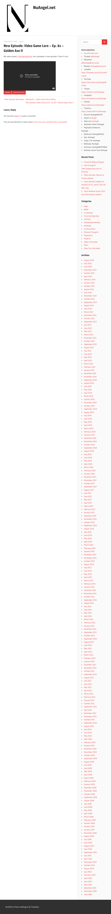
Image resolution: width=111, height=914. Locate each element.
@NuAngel (95, 56)
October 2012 (89, 671)
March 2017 (88, 506)
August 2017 (89, 490)
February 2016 (89, 548)
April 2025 (88, 276)
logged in (17, 116)
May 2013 (88, 648)
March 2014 (88, 619)
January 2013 (89, 661)
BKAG (86, 209)
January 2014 (89, 626)
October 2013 (89, 635)
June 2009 (88, 768)
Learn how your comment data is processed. (50, 122)
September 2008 (90, 797)
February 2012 (89, 697)
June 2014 (88, 609)
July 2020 (87, 386)
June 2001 (88, 881)
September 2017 (90, 486)
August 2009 (89, 762)
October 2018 (89, 444)
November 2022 (90, 315)
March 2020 (88, 396)
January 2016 (89, 551)
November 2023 (90, 296)
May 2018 (88, 461)
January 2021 (89, 370)
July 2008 (88, 804)
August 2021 (89, 347)
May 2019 (88, 422)
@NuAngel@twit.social (90, 63)
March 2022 (88, 334)
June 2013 (88, 645)
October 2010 (89, 719)
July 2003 (87, 872)
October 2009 (89, 755)
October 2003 (89, 865)
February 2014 (89, 622)
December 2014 (90, 590)
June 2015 (88, 571)
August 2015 (89, 564)
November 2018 (90, 441)
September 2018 (90, 448)
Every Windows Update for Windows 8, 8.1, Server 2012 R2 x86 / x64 (93, 184)
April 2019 (88, 425)
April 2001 (88, 885)
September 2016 (90, 525)
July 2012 (87, 681)
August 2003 (89, 868)
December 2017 (90, 477)
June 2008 (88, 807)
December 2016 (90, 516)
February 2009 (89, 781)
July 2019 (87, 415)
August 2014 (89, 603)
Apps (86, 206)
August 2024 (89, 289)
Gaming (7, 92)
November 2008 (90, 791)
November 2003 (90, 862)
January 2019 (89, 435)
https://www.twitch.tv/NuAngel (93, 111)
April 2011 (88, 710)
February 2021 (89, 367)
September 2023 (90, 302)
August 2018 (89, 451)
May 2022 (88, 331)
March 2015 (88, 580)
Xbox (86, 245)
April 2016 (88, 541)
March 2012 (88, 694)
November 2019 (90, 402)
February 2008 (90, 820)
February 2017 (89, 509)
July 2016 (87, 532)
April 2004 (88, 859)
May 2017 (88, 499)
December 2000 (90, 888)
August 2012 (89, 677)
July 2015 (87, 567)
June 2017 (88, 496)
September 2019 (90, 409)
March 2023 (88, 312)
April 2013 (88, 652)
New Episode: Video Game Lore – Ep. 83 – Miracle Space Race (49, 102)
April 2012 (88, 690)
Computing (88, 213)
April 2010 (88, 739)
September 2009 (90, 758)
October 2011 (89, 703)
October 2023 (89, 299)
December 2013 (90, 629)
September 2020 (90, 380)
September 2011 (90, 706)
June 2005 (88, 849)
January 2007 (89, 830)
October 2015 (89, 561)
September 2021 (90, 344)
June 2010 (88, 732)
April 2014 (88, 616)
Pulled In (87, 238)
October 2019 (89, 406)
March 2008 (88, 817)
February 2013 (89, 658)
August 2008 (89, 800)
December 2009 (90, 749)
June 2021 (88, 354)
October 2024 (89, 286)
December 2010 (90, 713)
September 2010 (90, 723)
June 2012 (88, 684)
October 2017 (89, 483)
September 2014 (90, 600)
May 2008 (88, 810)
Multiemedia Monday (92, 222)
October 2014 (89, 597)
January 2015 (89, 587)
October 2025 (89, 273)
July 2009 (87, 765)
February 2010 (89, 742)
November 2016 (90, 519)
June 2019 (88, 419)
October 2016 (89, 522)
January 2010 (89, 745)
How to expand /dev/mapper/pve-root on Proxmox (91, 168)
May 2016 (88, 538)
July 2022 (87, 325)
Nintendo (87, 226)
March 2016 (88, 545)
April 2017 (88, 503)
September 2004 (90, 852)
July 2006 (88, 839)
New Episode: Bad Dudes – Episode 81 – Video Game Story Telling (30, 99)
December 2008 (90, 787)
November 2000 (90, 891)
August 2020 (89, 383)
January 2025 (89, 283)
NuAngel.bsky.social (98, 66)
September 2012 (90, 674)
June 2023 (88, 308)
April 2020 (88, 393)
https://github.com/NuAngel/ (92, 105)
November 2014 (90, 593)
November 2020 (90, 376)
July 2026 (87, 263)
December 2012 (90, 665)
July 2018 (87, 454)
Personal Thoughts (91, 232)
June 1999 (88, 894)
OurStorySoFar (18, 92)
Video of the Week (91, 242)
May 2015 (88, 574)
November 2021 (90, 338)
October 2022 (89, 318)
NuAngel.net (44, 7)
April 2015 (88, 577)
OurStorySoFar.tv (25, 56)
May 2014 (88, 613)
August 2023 (89, 305)
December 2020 (90, 373)
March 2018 (88, 467)
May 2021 (88, 357)
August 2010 (89, 726)
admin (22, 41)
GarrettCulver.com (91, 53)
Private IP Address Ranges (94, 162)
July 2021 (87, 351)
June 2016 (88, 535)
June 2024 (88, 292)
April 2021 (88, 360)
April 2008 (88, 813)
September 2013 (90, 639)
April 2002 (88, 878)
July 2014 (87, 606)
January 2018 (89, 473)
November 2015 (90, 558)
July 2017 (87, 493)
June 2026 (88, 266)
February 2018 (89, 470)
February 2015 (89, 584)
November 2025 (90, 270)
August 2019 (89, 412)
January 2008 (89, 823)
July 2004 (87, 855)
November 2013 (90, 632)
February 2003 (89, 875)
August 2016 (89, 529)
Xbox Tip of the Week (92, 248)
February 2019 (89, 432)
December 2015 (90, 554)
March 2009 (88, 778)
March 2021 (88, 364)
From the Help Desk (91, 216)
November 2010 (90, 716)
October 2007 (89, 826)
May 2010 (88, 736)
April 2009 (88, 774)
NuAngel (93, 118)
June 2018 (88, 457)
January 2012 (89, 700)
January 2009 (89, 784)
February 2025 (89, 279)
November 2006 (90, 833)
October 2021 (89, 341)
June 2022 (88, 328)
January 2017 (89, 512)
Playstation (88, 235)
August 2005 (89, 846)
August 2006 (89, 836)
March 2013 (88, 655)
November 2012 (90, 668)
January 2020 (89, 399)
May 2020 (88, 389)
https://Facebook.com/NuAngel (93, 98)
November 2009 (90, 752)
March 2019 (88, 428)
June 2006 (88, 842)
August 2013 (89, 642)
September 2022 (90, 321)
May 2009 (88, 771)
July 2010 (87, 729)
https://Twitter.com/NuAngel (92, 92)
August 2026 (89, 260)
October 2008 (89, 794)
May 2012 (88, 687)
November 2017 (90, 480)
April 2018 (88, 464)
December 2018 (90, 438)
